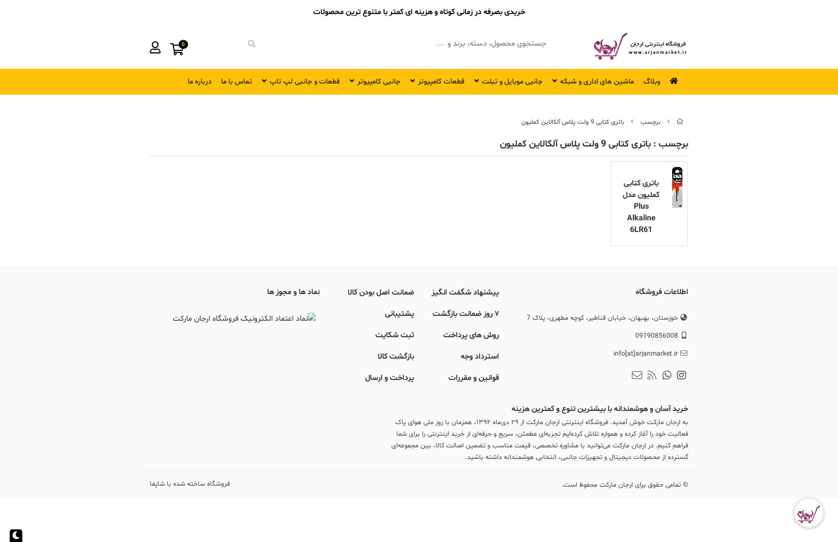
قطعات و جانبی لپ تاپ (305, 82)
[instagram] (681, 376)
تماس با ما (236, 82)
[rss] (652, 376)
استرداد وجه (480, 356)
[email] (637, 376)
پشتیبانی (399, 314)
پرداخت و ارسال (389, 378)
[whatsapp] (667, 376)
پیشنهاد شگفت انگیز (465, 292)
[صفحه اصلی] (680, 122)
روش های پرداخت (471, 335)
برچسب (651, 122)
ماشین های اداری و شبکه (597, 82)
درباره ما (199, 82)
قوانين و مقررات (474, 378)
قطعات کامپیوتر (441, 82)
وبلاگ (652, 82)
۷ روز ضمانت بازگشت (466, 314)
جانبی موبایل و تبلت (512, 82)
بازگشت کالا (396, 356)
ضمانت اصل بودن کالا (381, 292)
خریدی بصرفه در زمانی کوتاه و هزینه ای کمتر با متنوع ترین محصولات (419, 12)
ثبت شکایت (394, 335)
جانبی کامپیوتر (379, 82)
